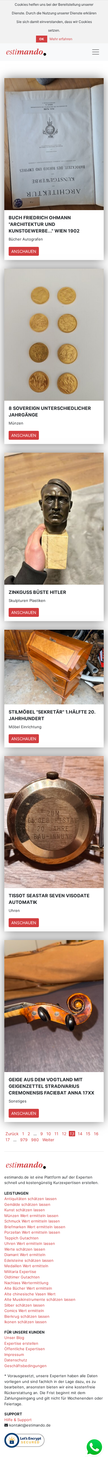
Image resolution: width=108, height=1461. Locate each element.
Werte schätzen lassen (24, 1249)
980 (35, 1139)
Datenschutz (15, 1360)
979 (24, 1139)
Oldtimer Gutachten (22, 1277)
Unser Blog (14, 1337)
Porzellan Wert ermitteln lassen (32, 1232)
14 (80, 1133)
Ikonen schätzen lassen (25, 1321)
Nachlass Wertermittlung (26, 1282)
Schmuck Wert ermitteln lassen (32, 1221)
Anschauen (23, 251)
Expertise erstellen (21, 1343)
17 (7, 1139)
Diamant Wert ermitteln (25, 1254)
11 (56, 1133)
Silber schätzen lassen (24, 1305)
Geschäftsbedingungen (25, 1365)
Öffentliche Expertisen (24, 1348)
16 (96, 1133)
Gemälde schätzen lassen (27, 1204)
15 (88, 1133)
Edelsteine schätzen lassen (29, 1260)
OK (41, 39)
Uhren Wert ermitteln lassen (29, 1243)
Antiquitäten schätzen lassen (30, 1198)
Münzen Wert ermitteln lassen (31, 1215)
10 (48, 1133)
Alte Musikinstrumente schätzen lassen (39, 1299)
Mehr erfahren (61, 39)
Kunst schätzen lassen (24, 1210)
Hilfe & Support (18, 1419)
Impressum (14, 1354)
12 (64, 1133)
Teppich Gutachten (21, 1238)
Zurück (12, 1133)
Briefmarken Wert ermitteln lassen (34, 1226)
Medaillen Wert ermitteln (26, 1266)
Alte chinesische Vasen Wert (30, 1294)
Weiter (48, 1139)
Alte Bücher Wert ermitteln (28, 1288)
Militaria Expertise (20, 1271)
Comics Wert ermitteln (24, 1310)
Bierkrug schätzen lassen (27, 1316)
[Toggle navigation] (95, 51)
